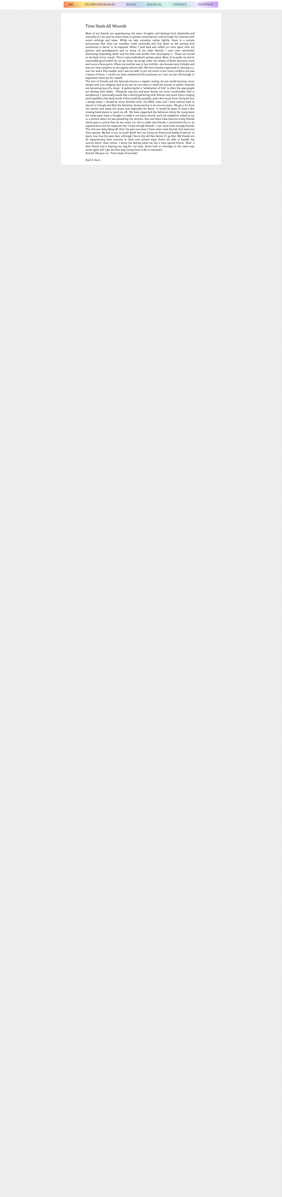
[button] (131, 4)
